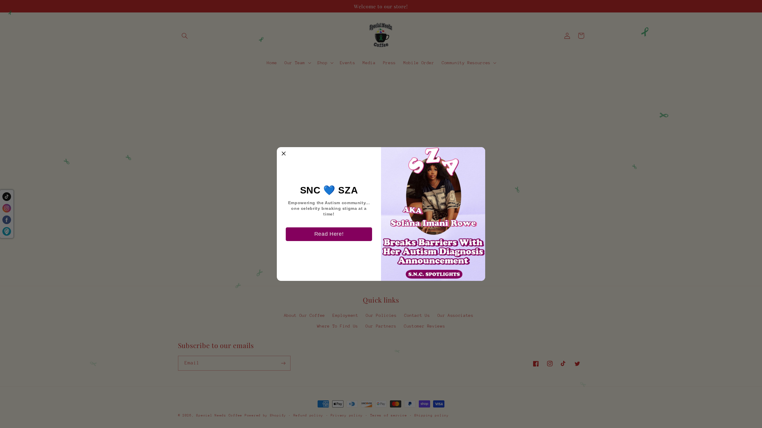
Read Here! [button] (328, 234)
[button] (283, 154)
